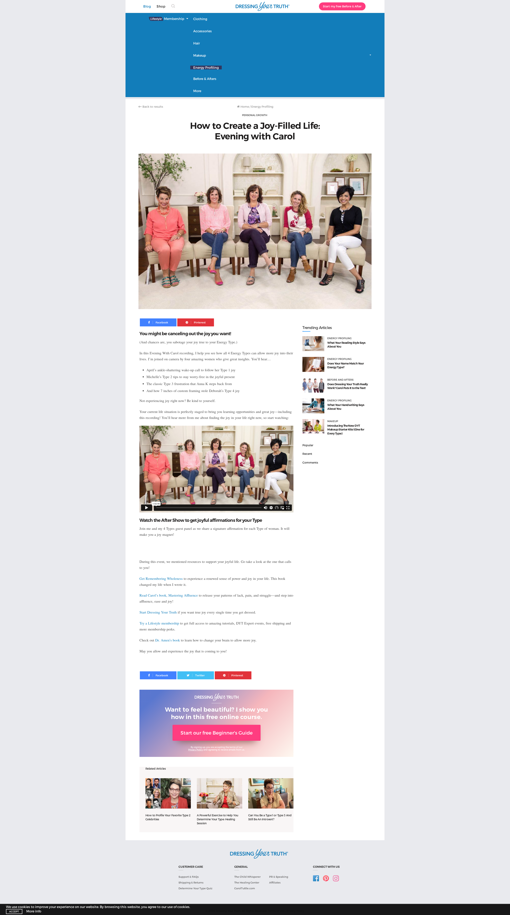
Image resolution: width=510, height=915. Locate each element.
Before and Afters (340, 379)
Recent (307, 453)
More (197, 91)
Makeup (199, 55)
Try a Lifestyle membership (159, 623)
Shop (161, 6)
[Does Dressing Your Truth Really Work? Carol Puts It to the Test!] (313, 385)
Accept (14, 911)
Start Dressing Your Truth (158, 612)
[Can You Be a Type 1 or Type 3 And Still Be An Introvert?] (271, 793)
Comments (310, 462)
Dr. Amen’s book (167, 640)
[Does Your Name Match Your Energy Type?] (313, 364)
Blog (147, 6)
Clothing (200, 19)
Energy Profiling (206, 67)
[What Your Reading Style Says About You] (313, 343)
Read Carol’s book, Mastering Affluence (168, 595)
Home (244, 106)
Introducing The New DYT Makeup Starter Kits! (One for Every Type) (345, 429)
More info (33, 911)
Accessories (202, 31)
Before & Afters (204, 79)
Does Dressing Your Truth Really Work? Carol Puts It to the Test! (347, 386)
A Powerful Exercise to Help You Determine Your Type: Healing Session (217, 819)
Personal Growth (254, 115)
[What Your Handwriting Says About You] (313, 405)
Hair (196, 43)
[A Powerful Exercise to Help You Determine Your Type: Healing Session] (219, 793)
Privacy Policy (195, 749)
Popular (307, 445)
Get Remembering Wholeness (161, 578)
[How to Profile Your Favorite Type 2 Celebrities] (168, 793)
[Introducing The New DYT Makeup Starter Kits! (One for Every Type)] (313, 426)
